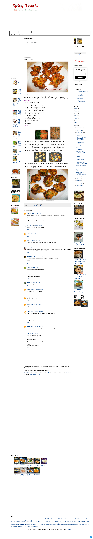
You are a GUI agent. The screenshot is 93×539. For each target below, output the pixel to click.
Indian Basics (72, 520)
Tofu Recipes (21, 34)
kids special (22, 524)
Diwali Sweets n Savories (17, 520)
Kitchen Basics (85, 520)
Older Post (68, 372)
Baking (46, 518)
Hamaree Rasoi (30, 256)
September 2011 (79, 132)
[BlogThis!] (37, 204)
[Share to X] (39, 204)
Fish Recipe (46, 520)
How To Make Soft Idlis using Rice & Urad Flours (80, 262)
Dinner (87, 518)
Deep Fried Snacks (37, 205)
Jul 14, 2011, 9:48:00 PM (39, 267)
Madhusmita (29, 319)
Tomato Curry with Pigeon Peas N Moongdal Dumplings (81, 173)
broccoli (25, 522)
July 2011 (78, 135)
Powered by (77, 81)
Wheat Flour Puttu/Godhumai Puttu (80, 142)
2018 (76, 113)
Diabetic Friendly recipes (80, 518)
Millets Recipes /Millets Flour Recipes (82, 93)
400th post (30, 518)
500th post (34, 518)
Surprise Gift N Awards (81, 165)
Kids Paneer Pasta (16, 465)
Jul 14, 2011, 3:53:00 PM (36, 213)
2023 (76, 110)
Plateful (28, 240)
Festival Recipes (40, 520)
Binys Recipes (30, 233)
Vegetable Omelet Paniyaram (80, 160)
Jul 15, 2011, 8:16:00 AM (37, 297)
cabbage (29, 522)
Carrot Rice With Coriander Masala (80, 152)
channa (35, 522)
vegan (36, 526)
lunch (35, 524)
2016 (76, 117)
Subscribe (21, 32)
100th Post (17, 518)
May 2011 (78, 178)
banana (83, 521)
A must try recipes (40, 518)
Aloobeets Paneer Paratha (23, 475)
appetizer (29, 205)
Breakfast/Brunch (55, 518)
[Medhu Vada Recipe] (15, 225)
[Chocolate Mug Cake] (78, 241)
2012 (76, 123)
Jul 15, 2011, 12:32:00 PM (38, 311)
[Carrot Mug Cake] (14, 214)
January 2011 (79, 185)
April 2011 (78, 180)
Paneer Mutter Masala (37, 475)
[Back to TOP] (91, 537)
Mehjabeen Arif (30, 326)
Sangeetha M (30, 225)
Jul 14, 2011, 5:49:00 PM (35, 240)
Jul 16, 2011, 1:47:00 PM (38, 326)
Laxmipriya (29, 297)
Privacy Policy (80, 32)
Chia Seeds (61, 518)
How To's (67, 520)
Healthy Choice (61, 520)
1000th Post (13, 518)
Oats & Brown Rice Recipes (83, 97)
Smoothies (57, 521)
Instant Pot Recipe (78, 520)
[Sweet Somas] (77, 306)
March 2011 (78, 182)
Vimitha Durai (30, 289)
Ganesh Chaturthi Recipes (52, 520)
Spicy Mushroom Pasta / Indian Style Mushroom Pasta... (81, 138)
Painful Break (79, 149)
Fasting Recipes (34, 520)
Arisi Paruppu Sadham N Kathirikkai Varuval (81, 145)
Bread (49, 518)
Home (12, 32)
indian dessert (72, 522)
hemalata (29, 274)
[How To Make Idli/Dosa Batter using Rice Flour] (78, 258)
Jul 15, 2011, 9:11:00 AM (36, 304)
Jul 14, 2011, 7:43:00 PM (37, 247)
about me (73, 521)
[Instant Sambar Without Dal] (84, 307)
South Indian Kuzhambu (64, 521)
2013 (76, 122)
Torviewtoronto (30, 267)
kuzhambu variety (30, 524)
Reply (28, 221)
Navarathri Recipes (34, 521)
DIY (64, 518)
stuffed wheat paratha (22, 526)
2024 (76, 108)
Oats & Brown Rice (42, 521)
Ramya (28, 282)
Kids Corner (52, 32)
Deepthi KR (29, 247)
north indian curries (65, 524)
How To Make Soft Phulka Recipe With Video (80, 277)
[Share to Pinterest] (41, 204)
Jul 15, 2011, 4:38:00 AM (35, 282)
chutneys (39, 522)
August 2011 (79, 134)
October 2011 (79, 130)
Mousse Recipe (26, 521)
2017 (76, 115)
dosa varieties (51, 522)
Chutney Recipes (71, 32)
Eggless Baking (80, 100)
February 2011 (79, 183)
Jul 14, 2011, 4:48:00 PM (38, 233)
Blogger (70, 529)
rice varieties (81, 524)
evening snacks (59, 523)
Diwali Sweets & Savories (82, 91)
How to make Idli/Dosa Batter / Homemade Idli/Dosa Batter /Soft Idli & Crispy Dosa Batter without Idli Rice (17, 103)
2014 (76, 120)
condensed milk (44, 522)
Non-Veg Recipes (44, 32)
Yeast (70, 521)
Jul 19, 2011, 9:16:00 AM (35, 333)
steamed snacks (14, 526)
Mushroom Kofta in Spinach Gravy (80, 167)
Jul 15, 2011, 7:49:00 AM (38, 289)
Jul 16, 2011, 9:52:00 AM (37, 319)
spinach (43, 205)
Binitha (28, 333)
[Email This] (36, 204)
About (16, 32)
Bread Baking (80, 98)
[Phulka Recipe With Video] (78, 273)
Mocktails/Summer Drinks (17, 521)
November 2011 (79, 128)
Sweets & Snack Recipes (61, 32)
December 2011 (79, 127)
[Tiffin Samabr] (78, 288)
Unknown (29, 213)
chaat (32, 522)
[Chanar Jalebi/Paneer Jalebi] (80, 43)
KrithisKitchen (30, 311)
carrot (32, 205)
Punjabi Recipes (50, 521)
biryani (87, 521)
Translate (84, 55)
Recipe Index (27, 32)
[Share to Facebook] (40, 204)
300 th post (26, 518)
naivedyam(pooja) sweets (55, 524)
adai (76, 521)
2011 (76, 125)
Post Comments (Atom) (35, 374)
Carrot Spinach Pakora (81, 157)
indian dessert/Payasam (81, 522)
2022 (76, 111)
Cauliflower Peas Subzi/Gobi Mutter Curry (80, 155)
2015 (76, 118)
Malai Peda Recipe (80, 147)
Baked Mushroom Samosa (80, 170)
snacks (87, 524)
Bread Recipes (13, 34)
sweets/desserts (30, 526)
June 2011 (78, 176)
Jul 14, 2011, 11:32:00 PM (36, 274)
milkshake (48, 524)
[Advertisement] (49, 22)
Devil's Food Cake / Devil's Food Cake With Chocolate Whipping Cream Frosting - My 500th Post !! (17, 124)
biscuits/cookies (14, 522)
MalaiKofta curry (22, 465)
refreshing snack (74, 524)
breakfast (21, 523)
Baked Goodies (36, 32)
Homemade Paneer (16, 475)
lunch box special (41, 524)
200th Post (21, 518)
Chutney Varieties (81, 101)
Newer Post (26, 372)
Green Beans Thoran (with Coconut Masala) (81, 163)
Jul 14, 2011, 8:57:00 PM (38, 256)
